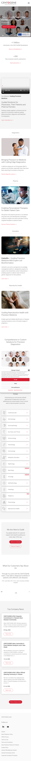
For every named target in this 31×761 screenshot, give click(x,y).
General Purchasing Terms (8, 753)
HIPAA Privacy (5, 737)
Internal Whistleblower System (9, 750)
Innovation (15, 231)
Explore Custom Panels (8, 26)
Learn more (4, 278)
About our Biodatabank (15, 49)
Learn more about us (6, 120)
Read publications (14, 63)
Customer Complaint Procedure (9, 755)
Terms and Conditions (7, 742)
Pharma (15, 181)
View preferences (15, 387)
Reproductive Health (15, 285)
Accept (15, 379)
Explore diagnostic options (8, 174)
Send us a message (15, 542)
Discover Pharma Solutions (8, 224)
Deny (15, 383)
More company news (15, 702)
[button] (29, 370)
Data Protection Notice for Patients (10, 745)
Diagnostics (15, 133)
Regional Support (15, 546)
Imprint (3, 731)
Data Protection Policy (18, 389)
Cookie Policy (10, 389)
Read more (8, 634)
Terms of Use (4, 739)
